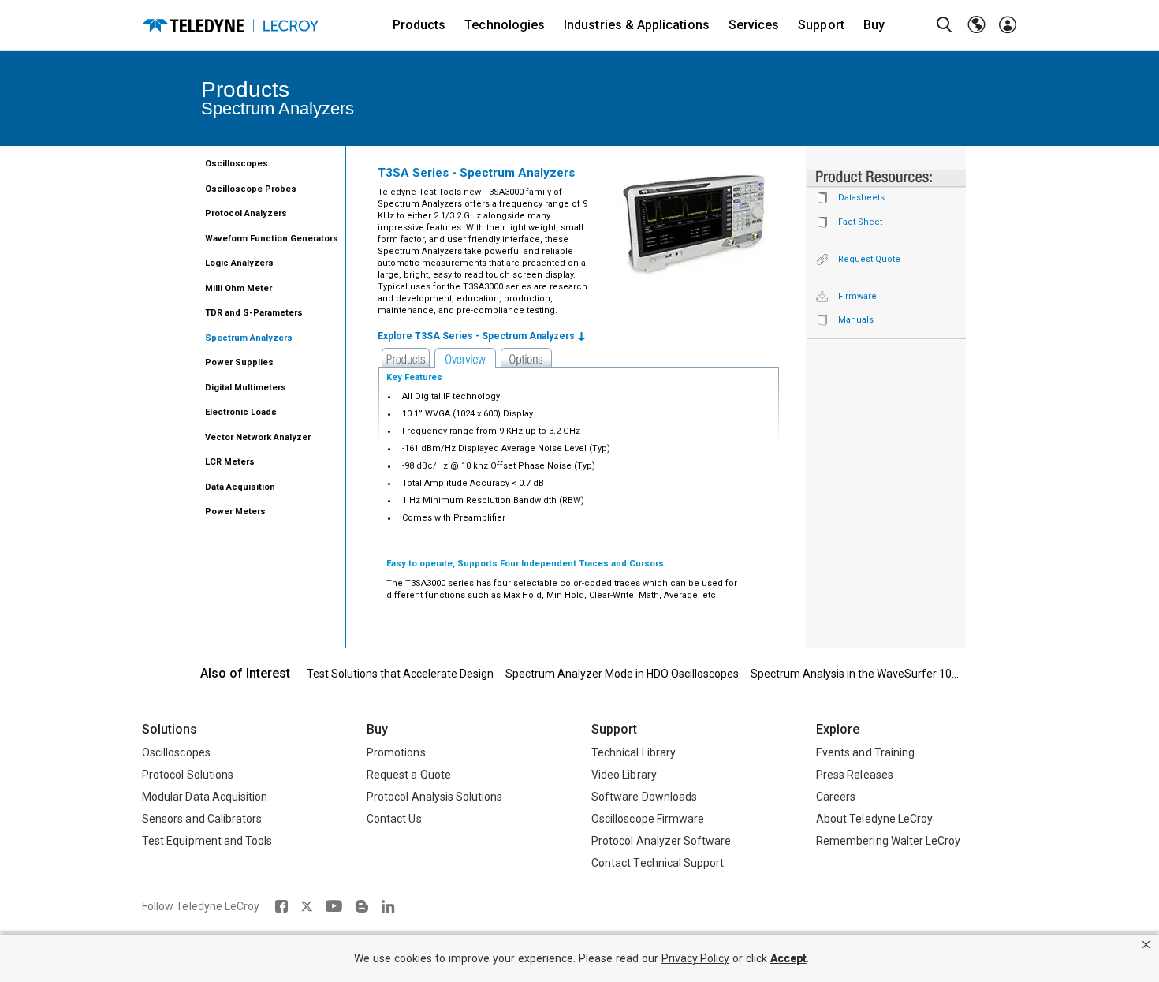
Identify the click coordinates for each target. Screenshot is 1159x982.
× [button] (1146, 944)
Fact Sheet (860, 222)
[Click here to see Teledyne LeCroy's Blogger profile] (361, 906)
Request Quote (869, 259)
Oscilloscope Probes (250, 189)
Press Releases (854, 774)
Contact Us (394, 818)
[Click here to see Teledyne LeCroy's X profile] (306, 906)
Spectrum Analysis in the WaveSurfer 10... (855, 673)
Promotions (396, 752)
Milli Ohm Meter (238, 288)
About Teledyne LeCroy (874, 818)
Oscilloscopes (236, 164)
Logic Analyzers (239, 263)
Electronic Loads (241, 412)
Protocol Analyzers (246, 213)
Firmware (857, 296)
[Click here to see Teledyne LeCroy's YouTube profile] (334, 906)
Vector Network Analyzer (258, 437)
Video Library (624, 774)
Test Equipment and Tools (207, 840)
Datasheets (861, 197)
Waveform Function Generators (271, 238)
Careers (835, 796)
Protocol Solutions (187, 774)
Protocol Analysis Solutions (435, 796)
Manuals (856, 320)
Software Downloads (644, 796)
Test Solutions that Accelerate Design (400, 673)
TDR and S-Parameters (254, 313)
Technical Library (633, 752)
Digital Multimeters (245, 388)
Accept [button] (788, 959)
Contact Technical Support (657, 862)
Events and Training (865, 752)
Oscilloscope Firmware (647, 818)
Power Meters (235, 511)
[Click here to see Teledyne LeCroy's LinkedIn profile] (388, 906)
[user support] (1007, 25)
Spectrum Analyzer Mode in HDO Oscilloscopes (622, 673)
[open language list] (976, 25)
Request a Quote (409, 774)
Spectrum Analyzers (249, 338)
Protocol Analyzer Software (661, 840)
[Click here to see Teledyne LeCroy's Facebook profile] (281, 906)
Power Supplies (239, 362)
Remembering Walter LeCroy (888, 840)
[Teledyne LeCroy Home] (230, 26)
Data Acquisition (240, 487)
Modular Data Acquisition (204, 796)
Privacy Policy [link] (695, 959)
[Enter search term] (944, 25)
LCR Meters (230, 462)
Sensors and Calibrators (202, 818)
